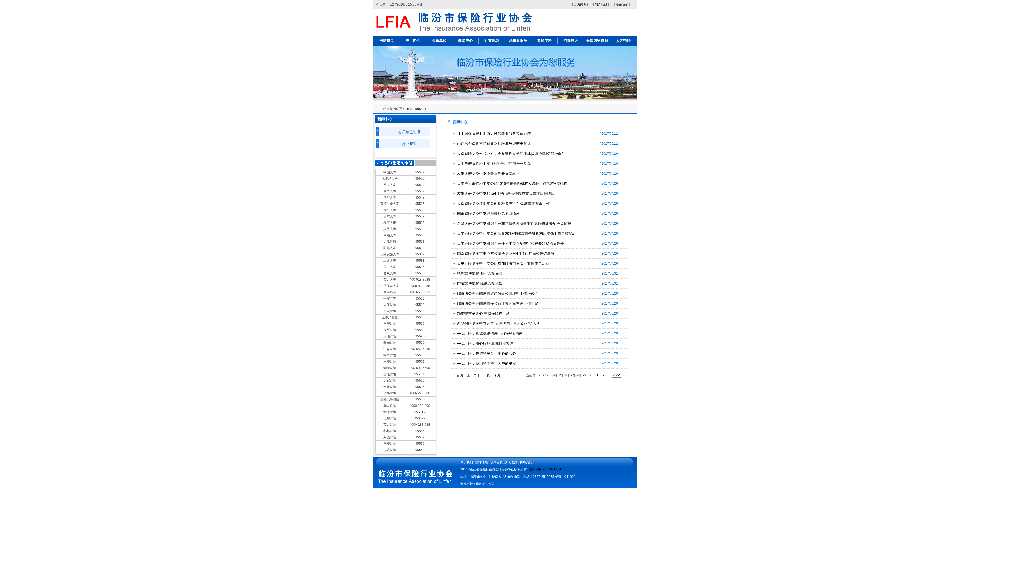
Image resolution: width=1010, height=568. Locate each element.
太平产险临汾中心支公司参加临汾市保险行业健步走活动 (503, 263)
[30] (590, 375)
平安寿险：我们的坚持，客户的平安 (486, 363)
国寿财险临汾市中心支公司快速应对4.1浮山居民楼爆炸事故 (505, 253)
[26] (566, 375)
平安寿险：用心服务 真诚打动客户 (485, 343)
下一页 (485, 375)
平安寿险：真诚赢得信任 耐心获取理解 (489, 333)
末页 (497, 375)
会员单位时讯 (409, 132)
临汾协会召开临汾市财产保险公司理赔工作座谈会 (497, 293)
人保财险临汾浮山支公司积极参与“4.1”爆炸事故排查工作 (503, 203)
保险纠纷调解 (597, 41)
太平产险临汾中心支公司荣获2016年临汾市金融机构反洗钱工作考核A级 (516, 233)
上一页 (472, 375)
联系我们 (622, 4)
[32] (602, 375)
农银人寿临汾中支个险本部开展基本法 (488, 173)
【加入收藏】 (601, 4)
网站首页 (386, 41)
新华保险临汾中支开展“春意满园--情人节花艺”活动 (498, 323)
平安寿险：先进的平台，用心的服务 (486, 353)
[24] (554, 375)
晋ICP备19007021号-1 (545, 469)
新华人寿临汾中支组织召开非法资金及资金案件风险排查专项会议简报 (514, 223)
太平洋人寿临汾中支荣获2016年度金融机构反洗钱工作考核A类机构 (512, 183)
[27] (572, 375)
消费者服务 (518, 41)
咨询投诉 (570, 41)
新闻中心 (465, 41)
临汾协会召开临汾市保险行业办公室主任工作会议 (497, 303)
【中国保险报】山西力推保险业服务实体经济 (494, 133)
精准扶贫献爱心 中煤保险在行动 (483, 313)
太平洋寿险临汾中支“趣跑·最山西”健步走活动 (494, 163)
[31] (596, 375)
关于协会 (413, 41)
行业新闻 (409, 144)
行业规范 (491, 41)
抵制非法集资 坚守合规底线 (479, 273)
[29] (584, 375)
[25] (560, 375)
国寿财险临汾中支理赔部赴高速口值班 (488, 213)
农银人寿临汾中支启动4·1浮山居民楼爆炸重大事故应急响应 (506, 193)
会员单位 (439, 41)
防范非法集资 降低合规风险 (479, 283)
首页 (409, 109)
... (607, 375)
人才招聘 (623, 41)
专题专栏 (544, 41)
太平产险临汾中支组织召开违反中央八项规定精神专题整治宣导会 (510, 243)
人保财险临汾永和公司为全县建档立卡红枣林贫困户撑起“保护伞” (510, 153)
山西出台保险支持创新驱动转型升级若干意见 (494, 143)
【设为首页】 (579, 4)
